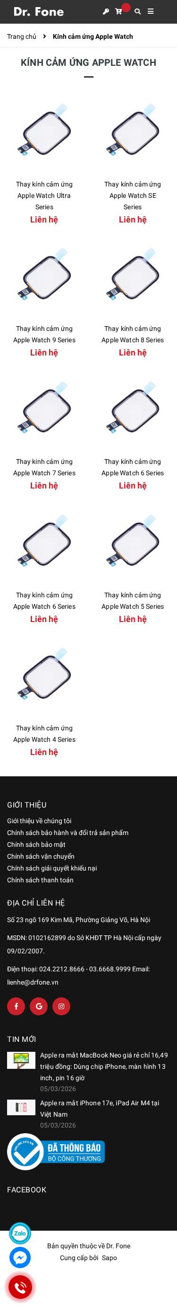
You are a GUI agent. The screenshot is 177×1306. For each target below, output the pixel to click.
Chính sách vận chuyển (41, 856)
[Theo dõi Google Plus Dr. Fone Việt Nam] (39, 1006)
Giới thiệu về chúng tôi (39, 821)
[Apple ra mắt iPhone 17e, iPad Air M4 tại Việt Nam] (21, 1108)
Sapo (109, 1258)
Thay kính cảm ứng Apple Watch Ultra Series (44, 195)
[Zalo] (20, 1233)
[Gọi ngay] (20, 1287)
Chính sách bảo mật (36, 844)
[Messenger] (20, 1257)
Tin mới (21, 1039)
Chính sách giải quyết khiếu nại (52, 868)
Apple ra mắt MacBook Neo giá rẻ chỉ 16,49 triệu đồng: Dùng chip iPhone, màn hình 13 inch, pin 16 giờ (104, 1066)
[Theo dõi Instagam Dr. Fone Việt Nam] (61, 1006)
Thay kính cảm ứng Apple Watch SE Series (132, 195)
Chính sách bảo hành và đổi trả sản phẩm (67, 832)
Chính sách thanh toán (40, 880)
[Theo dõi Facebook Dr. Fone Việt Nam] (16, 1006)
